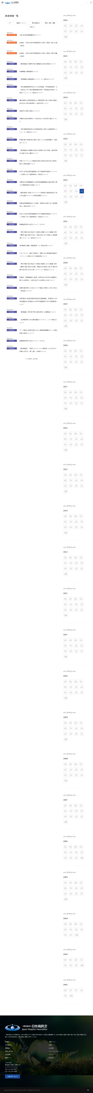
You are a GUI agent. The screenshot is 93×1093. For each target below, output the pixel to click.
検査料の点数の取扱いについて (29, 111)
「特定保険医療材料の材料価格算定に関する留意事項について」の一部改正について (38, 130)
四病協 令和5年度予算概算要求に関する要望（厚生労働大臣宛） (38, 54)
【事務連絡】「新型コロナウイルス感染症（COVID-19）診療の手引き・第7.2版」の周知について (38, 349)
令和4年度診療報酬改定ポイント (30, 35)
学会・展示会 (9, 1051)
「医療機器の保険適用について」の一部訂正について (36, 79)
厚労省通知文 (36, 23)
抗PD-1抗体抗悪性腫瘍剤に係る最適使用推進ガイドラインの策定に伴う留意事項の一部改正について (38, 172)
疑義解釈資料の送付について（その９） (32, 224)
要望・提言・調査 (50, 23)
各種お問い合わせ (12, 1076)
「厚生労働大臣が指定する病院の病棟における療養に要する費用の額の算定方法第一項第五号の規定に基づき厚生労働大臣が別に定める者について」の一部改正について (38, 267)
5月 (82, 26)
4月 (65, 31)
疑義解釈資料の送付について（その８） (32, 341)
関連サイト (8, 1058)
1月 (82, 31)
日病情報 (7, 1054)
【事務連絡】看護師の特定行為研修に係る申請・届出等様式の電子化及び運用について (38, 151)
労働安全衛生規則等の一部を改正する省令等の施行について (38, 120)
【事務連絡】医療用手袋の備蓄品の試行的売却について (37, 64)
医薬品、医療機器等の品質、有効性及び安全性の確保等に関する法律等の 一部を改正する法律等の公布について (38, 278)
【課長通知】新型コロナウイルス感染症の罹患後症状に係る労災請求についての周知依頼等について (38, 194)
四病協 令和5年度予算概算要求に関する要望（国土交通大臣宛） (38, 44)
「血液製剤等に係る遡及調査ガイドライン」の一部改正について (38, 321)
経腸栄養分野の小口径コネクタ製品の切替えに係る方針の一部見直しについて (38, 289)
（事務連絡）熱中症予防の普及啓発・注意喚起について (37, 312)
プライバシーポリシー (55, 1051)
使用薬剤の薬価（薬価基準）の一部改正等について (36, 245)
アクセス (51, 1054)
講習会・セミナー (22, 23)
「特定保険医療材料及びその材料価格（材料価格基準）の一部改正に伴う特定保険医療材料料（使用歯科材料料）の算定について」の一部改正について (38, 90)
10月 (75, 62)
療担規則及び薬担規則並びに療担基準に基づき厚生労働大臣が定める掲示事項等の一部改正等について (38, 101)
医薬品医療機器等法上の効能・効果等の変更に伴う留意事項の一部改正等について (38, 204)
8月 (65, 26)
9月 (81, 62)
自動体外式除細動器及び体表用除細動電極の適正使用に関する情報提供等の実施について (38, 183)
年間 (65, 37)
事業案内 (7, 1048)
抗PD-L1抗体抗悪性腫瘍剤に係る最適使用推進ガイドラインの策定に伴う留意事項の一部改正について (38, 215)
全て (10, 23)
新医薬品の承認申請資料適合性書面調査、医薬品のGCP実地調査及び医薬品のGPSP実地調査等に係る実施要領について (38, 301)
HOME (7, 1042)
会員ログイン (52, 1042)
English (51, 1058)
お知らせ (32, 27)
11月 (70, 62)
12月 (65, 62)
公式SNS (51, 1048)
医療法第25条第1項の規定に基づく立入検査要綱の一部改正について (38, 141)
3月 (71, 31)
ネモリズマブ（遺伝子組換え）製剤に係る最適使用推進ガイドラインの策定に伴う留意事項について (38, 254)
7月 (71, 26)
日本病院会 (8, 1045)
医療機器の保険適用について (28, 71)
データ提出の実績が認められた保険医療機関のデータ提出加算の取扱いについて (38, 331)
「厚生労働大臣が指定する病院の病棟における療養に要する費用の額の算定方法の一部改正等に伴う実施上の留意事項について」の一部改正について (38, 235)
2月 (76, 31)
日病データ (52, 1045)
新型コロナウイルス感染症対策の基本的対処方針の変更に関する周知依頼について (38, 162)
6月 (76, 26)
